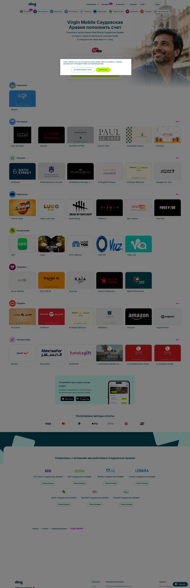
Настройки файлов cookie (83, 69)
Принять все (103, 69)
